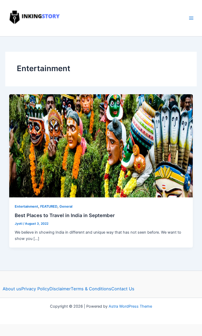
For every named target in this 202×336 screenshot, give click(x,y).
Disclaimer (60, 288)
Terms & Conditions (91, 288)
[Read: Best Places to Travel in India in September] (101, 145)
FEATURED (48, 206)
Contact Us (122, 288)
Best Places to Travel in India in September (65, 215)
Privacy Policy (35, 288)
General (65, 206)
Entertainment (26, 206)
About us (12, 288)
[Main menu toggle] (191, 18)
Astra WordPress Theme (130, 306)
